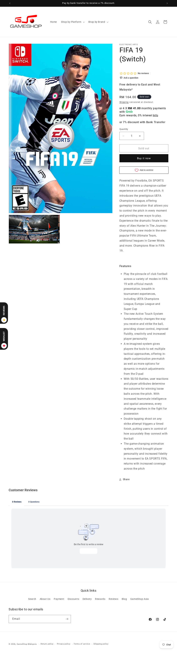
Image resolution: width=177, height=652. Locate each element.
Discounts (73, 599)
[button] (72, 21)
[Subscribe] (67, 619)
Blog (124, 599)
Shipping (124, 102)
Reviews (113, 599)
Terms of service (82, 644)
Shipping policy (101, 644)
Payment (59, 599)
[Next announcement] (167, 3)
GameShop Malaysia (27, 644)
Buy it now (144, 158)
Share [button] (126, 479)
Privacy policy (63, 644)
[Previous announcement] (10, 3)
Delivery (87, 599)
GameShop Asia (139, 599)
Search (32, 599)
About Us (45, 599)
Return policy (47, 644)
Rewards (100, 599)
